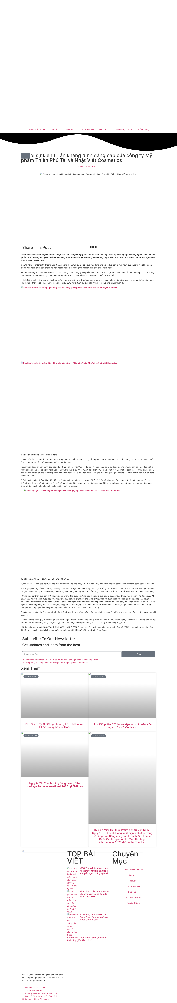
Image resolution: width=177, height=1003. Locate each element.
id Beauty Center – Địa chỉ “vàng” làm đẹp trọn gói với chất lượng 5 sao (94, 917)
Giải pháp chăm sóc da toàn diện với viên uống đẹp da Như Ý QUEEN (94, 894)
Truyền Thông (143, 129)
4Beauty (69, 129)
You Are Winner (87, 129)
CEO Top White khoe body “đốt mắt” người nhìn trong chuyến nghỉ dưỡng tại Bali (94, 871)
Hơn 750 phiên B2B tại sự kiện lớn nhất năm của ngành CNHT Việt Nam (122, 726)
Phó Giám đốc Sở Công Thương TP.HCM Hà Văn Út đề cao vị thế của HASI (54, 726)
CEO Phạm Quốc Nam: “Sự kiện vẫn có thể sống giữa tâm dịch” (87, 939)
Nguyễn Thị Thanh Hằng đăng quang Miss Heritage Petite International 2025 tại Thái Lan (55, 785)
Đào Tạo (103, 129)
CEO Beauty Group (123, 129)
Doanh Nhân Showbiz (38, 129)
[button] (91, 247)
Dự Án (55, 129)
